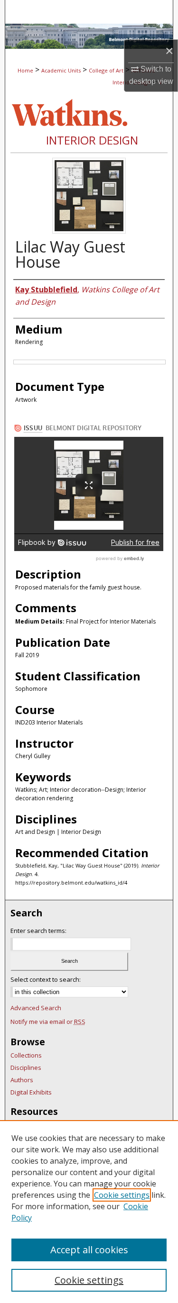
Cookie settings (122, 1195)
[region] (89, 1211)
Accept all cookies (89, 1249)
